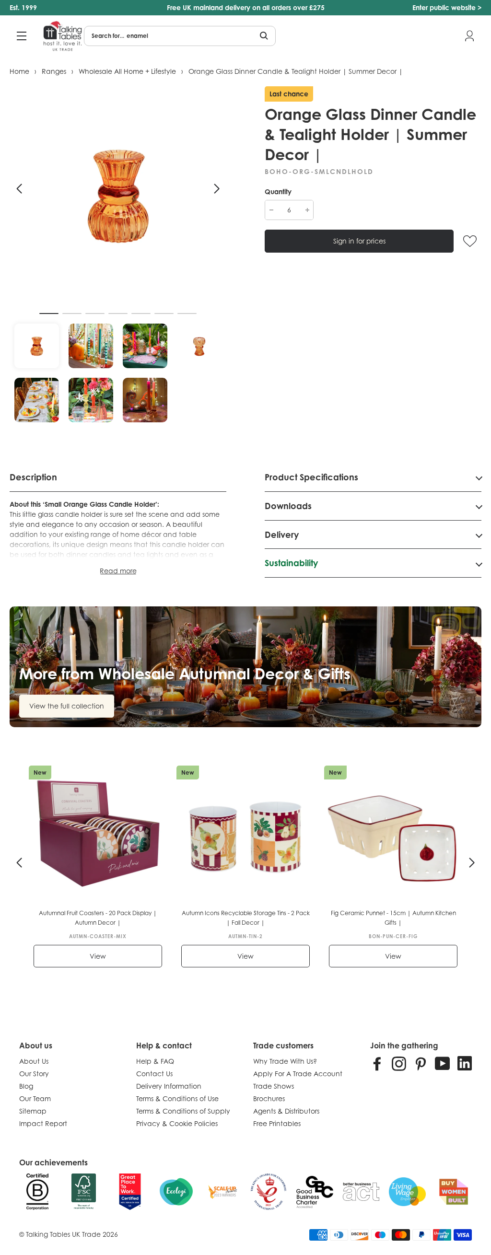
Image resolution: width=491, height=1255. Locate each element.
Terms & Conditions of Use (177, 1098)
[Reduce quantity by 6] (271, 210)
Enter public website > (446, 7)
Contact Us (154, 1073)
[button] (19, 189)
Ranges (54, 71)
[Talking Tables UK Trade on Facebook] (377, 1063)
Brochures (269, 1098)
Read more (118, 571)
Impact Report (43, 1123)
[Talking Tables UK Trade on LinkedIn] (464, 1063)
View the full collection (66, 706)
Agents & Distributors (286, 1111)
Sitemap (33, 1111)
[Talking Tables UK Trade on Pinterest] (420, 1063)
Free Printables (277, 1123)
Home (19, 71)
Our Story (34, 1073)
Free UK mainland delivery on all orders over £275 (246, 7)
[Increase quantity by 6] (307, 210)
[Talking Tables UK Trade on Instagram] (399, 1063)
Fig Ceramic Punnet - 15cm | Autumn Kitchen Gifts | (393, 917)
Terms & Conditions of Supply (183, 1111)
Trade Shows (273, 1086)
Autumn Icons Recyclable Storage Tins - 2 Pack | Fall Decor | (246, 917)
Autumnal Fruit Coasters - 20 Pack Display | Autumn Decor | (98, 917)
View (98, 956)
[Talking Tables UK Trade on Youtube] (442, 1063)
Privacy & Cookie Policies (177, 1123)
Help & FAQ (155, 1061)
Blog (26, 1086)
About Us (33, 1061)
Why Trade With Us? (285, 1061)
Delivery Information (168, 1086)
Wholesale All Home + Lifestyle (127, 71)
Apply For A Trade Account (297, 1073)
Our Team (35, 1098)
